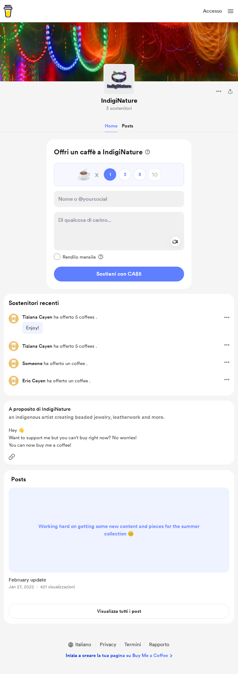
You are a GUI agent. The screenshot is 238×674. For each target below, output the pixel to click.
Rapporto (159, 644)
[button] (230, 11)
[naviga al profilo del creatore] (119, 79)
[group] (119, 541)
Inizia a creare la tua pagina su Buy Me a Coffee (117, 655)
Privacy (108, 644)
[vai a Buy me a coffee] (8, 11)
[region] (119, 214)
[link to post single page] (119, 539)
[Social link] (12, 457)
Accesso (212, 11)
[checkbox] (75, 257)
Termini (132, 644)
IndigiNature (119, 100)
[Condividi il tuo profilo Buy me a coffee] (230, 91)
